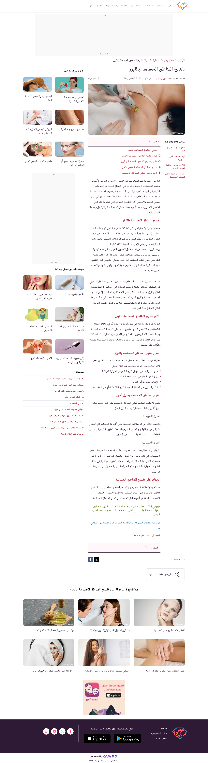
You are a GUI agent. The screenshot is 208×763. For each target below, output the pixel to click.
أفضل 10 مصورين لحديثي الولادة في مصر (65, 379)
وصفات (115, 6)
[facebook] (70, 731)
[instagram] (46, 731)
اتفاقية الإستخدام (159, 739)
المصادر (154, 548)
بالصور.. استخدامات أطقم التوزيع (69, 391)
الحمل (159, 6)
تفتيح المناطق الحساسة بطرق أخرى (139, 167)
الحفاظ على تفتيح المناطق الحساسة (139, 173)
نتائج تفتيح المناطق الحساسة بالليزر (139, 156)
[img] (104, 697)
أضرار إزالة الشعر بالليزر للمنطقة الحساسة (175, 175)
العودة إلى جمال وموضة (148, 536)
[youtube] (54, 731)
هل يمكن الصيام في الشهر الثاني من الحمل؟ (65, 422)
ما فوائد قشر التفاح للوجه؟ (72, 434)
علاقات (124, 6)
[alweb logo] (110, 757)
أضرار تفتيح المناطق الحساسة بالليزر (139, 161)
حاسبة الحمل (148, 6)
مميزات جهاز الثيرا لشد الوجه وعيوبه (68, 385)
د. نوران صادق (162, 79)
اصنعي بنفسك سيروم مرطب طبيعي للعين (66, 416)
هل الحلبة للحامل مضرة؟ (73, 397)
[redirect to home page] (182, 6)
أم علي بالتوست (77, 403)
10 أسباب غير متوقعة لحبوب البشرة (175, 166)
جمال (107, 6)
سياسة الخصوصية (159, 733)
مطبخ (99, 6)
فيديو (92, 6)
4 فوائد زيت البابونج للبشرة (176, 149)
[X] (62, 731)
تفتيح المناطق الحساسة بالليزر (142, 150)
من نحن (163, 728)
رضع (131, 6)
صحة (138, 6)
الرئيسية (167, 6)
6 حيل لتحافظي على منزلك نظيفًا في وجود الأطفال (62, 428)
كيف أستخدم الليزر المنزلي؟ (177, 158)
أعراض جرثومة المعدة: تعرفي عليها (69, 409)
